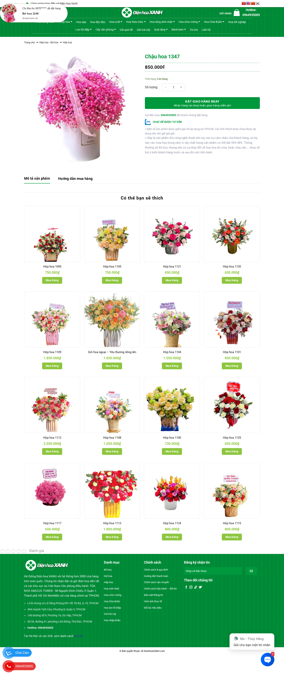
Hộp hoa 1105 (112, 266)
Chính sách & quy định (156, 569)
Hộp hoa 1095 (52, 266)
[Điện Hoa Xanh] (142, 12)
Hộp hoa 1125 (232, 437)
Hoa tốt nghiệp (237, 22)
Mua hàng (52, 280)
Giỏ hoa (108, 576)
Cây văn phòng (105, 29)
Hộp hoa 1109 (52, 352)
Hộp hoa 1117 (52, 523)
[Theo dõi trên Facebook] (186, 587)
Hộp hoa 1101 (232, 352)
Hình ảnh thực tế (153, 601)
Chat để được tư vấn (167, 121)
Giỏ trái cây (143, 29)
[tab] (37, 179)
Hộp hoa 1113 (112, 523)
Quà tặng (159, 29)
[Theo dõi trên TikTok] (195, 587)
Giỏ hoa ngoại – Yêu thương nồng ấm (112, 352)
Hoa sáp (81, 22)
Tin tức (194, 29)
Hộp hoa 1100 (172, 437)
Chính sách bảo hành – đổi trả (160, 588)
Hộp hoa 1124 (172, 523)
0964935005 (168, 115)
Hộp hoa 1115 (232, 523)
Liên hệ (206, 29)
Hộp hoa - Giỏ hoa (48, 42)
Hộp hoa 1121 (172, 266)
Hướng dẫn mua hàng (75, 179)
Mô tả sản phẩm (37, 178)
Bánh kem (178, 29)
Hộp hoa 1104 (172, 352)
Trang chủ (29, 42)
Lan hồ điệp (82, 29)
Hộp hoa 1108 (112, 437)
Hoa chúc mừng (188, 21)
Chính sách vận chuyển (156, 582)
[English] (248, 3)
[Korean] (258, 3)
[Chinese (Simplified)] (253, 3)
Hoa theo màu (134, 21)
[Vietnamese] (244, 3)
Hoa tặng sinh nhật (161, 21)
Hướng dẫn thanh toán (156, 576)
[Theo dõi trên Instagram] (190, 587)
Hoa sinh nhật (111, 588)
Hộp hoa (67, 42)
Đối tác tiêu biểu (153, 607)
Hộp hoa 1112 (52, 437)
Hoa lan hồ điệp (112, 607)
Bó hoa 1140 (30, 13)
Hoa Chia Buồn (213, 21)
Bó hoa (107, 569)
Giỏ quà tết (126, 29)
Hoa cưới (114, 21)
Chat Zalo (22, 653)
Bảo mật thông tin (153, 595)
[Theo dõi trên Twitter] (200, 587)
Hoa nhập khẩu (112, 620)
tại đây (78, 636)
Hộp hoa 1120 (232, 266)
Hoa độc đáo (97, 22)
